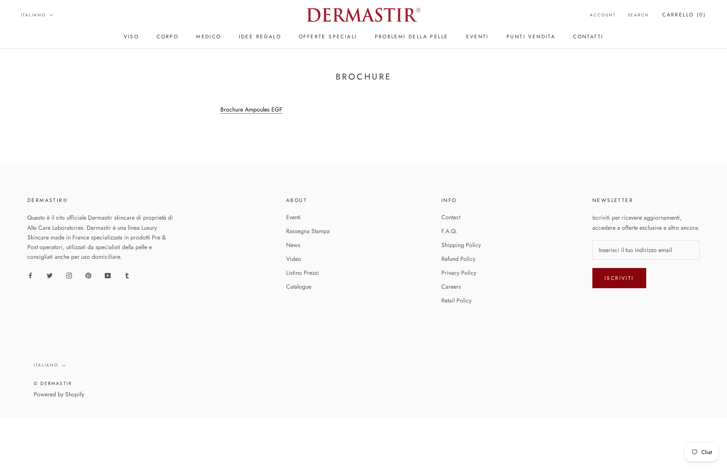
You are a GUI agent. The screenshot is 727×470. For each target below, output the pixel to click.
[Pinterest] (88, 275)
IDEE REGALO (260, 36)
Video (293, 259)
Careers (451, 286)
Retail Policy (456, 300)
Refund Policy (458, 259)
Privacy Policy (458, 272)
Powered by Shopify (59, 394)
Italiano (33, 15)
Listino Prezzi (302, 272)
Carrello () (684, 15)
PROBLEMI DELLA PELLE (411, 36)
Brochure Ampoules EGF (251, 109)
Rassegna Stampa (308, 231)
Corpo (167, 36)
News (293, 245)
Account (603, 15)
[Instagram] (69, 275)
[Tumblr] (127, 275)
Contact (450, 217)
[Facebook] (30, 275)
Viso (131, 36)
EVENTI (477, 36)
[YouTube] (108, 275)
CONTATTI (588, 36)
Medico (208, 36)
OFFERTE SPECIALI (328, 36)
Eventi (293, 217)
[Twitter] (50, 275)
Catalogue (298, 286)
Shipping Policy (461, 245)
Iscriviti (619, 278)
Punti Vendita (531, 36)
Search (638, 15)
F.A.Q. (449, 231)
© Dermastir (53, 383)
